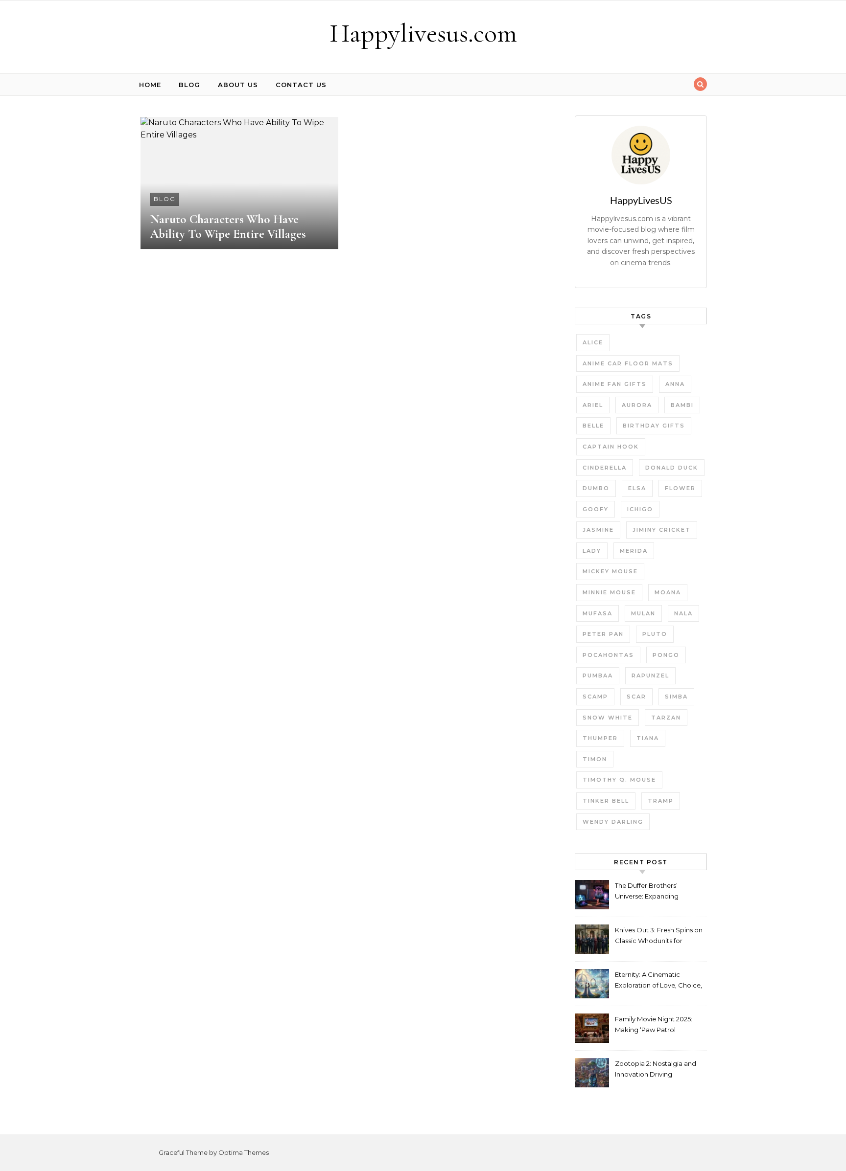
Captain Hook (611, 446)
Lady (592, 550)
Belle (593, 425)
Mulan (643, 613)
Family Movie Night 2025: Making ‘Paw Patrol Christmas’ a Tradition (653, 1025)
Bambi (682, 405)
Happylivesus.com (423, 33)
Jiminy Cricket (662, 529)
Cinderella (605, 467)
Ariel (593, 405)
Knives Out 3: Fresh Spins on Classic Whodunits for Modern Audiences (659, 936)
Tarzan (666, 717)
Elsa (637, 488)
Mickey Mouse (610, 571)
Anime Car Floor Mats (628, 363)
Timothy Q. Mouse (619, 779)
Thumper (600, 738)
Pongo (666, 655)
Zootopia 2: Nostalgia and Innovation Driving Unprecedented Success (655, 1070)
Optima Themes (243, 1152)
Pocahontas (608, 655)
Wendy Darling (613, 821)
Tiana (647, 738)
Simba (676, 696)
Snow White (608, 717)
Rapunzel (650, 675)
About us (238, 85)
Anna (675, 384)
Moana (668, 592)
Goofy (596, 509)
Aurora (637, 405)
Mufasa (597, 613)
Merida (634, 550)
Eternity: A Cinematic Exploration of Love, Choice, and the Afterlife (658, 980)
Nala (683, 613)
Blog (189, 85)
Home (150, 85)
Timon (595, 759)
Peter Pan (603, 634)
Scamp (595, 696)
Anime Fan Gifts (615, 384)
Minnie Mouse (609, 592)
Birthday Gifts (654, 425)
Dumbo (596, 488)
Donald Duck (671, 467)
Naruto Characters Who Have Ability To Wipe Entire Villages (228, 226)
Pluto (654, 634)
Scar (636, 696)
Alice (593, 342)
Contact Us (301, 85)
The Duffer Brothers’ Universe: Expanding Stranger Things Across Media (650, 891)
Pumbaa (598, 675)
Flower (680, 488)
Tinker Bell (606, 800)
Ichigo (640, 509)
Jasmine (598, 529)
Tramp (661, 800)
